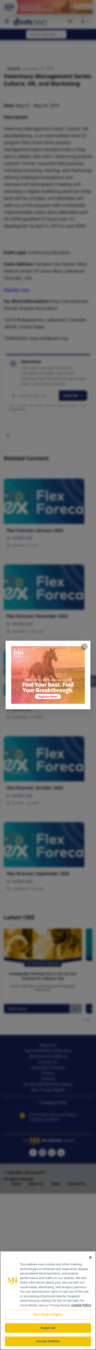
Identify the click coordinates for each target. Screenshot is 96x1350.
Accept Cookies (48, 1341)
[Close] (90, 1257)
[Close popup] (84, 646)
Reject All (48, 1328)
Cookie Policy (81, 1305)
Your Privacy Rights (48, 1314)
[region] (48, 1300)
